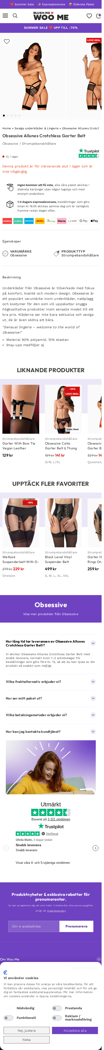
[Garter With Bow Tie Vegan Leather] (20, 409)
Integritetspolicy (84, 968)
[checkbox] (8, 1008)
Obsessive (10, 143)
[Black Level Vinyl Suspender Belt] (63, 522)
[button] (4, 116)
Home (6, 128)
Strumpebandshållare (39, 143)
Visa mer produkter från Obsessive (50, 614)
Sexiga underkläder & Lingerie (37, 128)
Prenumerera (76, 926)
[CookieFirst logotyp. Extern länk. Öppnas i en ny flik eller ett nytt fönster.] (5, 972)
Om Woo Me (10, 959)
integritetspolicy (56, 911)
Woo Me (51, 17)
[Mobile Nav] (5, 16)
